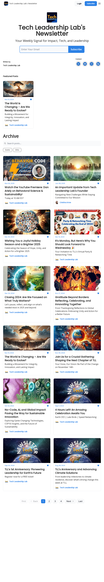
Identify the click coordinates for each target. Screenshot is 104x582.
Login (79, 3)
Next (68, 501)
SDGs (17, 150)
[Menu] (99, 3)
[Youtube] (85, 64)
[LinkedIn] (78, 64)
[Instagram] (91, 64)
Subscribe (91, 3)
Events (7, 150)
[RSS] (98, 64)
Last (80, 501)
